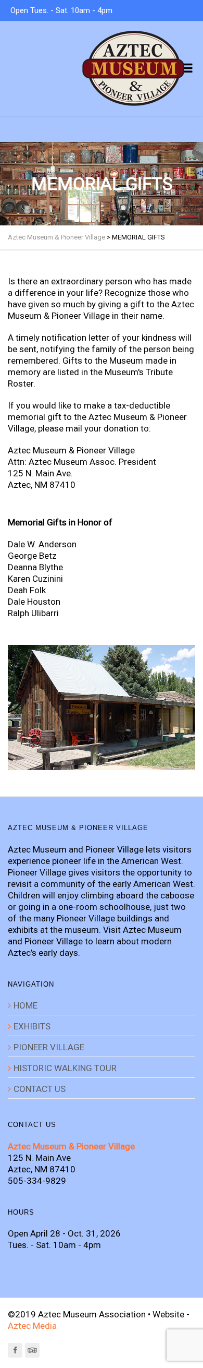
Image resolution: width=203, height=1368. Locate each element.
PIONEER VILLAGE (49, 1047)
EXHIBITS (32, 1026)
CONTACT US (40, 1089)
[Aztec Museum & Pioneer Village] (133, 68)
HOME (25, 1005)
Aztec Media (32, 1326)
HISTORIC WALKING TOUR (65, 1068)
